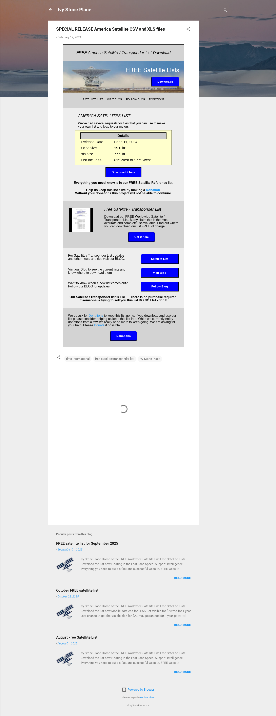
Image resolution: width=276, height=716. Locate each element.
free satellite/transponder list (114, 359)
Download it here (123, 172)
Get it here (141, 236)
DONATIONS (156, 99)
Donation (153, 190)
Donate (99, 325)
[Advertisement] (215, 81)
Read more (182, 578)
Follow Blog (159, 286)
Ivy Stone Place (74, 9)
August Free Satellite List (76, 637)
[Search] (225, 11)
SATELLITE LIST (93, 99)
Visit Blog (159, 272)
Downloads (165, 81)
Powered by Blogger (140, 689)
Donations (95, 315)
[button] (188, 30)
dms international (78, 359)
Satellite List (159, 258)
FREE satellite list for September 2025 (87, 543)
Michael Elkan (147, 697)
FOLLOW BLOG (135, 99)
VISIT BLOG (114, 99)
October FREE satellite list (77, 590)
